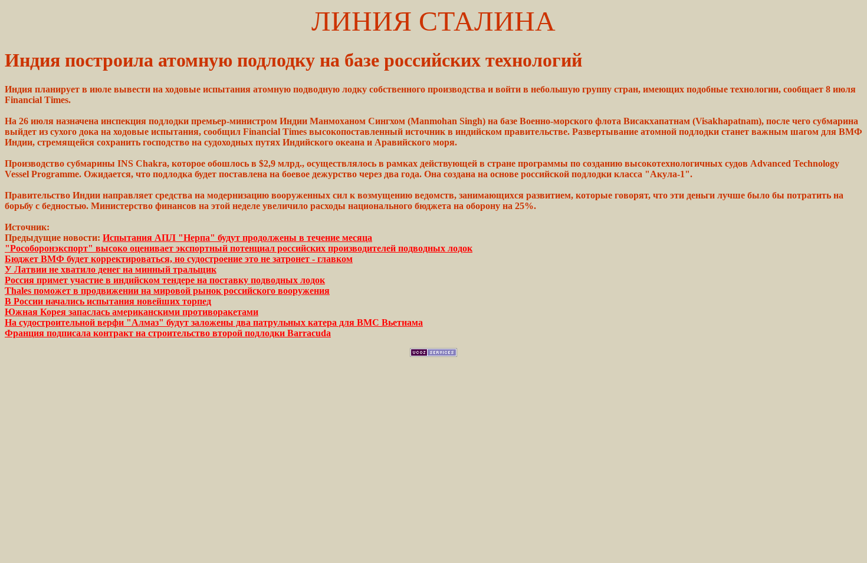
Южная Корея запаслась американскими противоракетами (131, 312)
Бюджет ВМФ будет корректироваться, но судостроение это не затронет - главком (179, 259)
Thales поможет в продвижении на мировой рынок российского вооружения (167, 291)
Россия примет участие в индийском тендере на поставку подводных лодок (165, 280)
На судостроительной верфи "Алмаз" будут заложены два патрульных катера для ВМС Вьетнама (214, 322)
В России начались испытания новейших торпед (108, 301)
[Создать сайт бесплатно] (433, 354)
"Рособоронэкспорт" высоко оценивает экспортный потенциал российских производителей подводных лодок (238, 248)
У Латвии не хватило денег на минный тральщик (110, 269)
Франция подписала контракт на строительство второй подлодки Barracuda (168, 333)
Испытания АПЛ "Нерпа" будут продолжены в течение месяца (237, 238)
